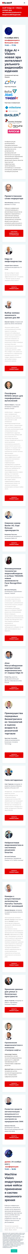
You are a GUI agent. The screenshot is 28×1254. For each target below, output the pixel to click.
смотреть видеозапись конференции (14, 233)
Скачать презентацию (14, 287)
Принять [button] (14, 1250)
